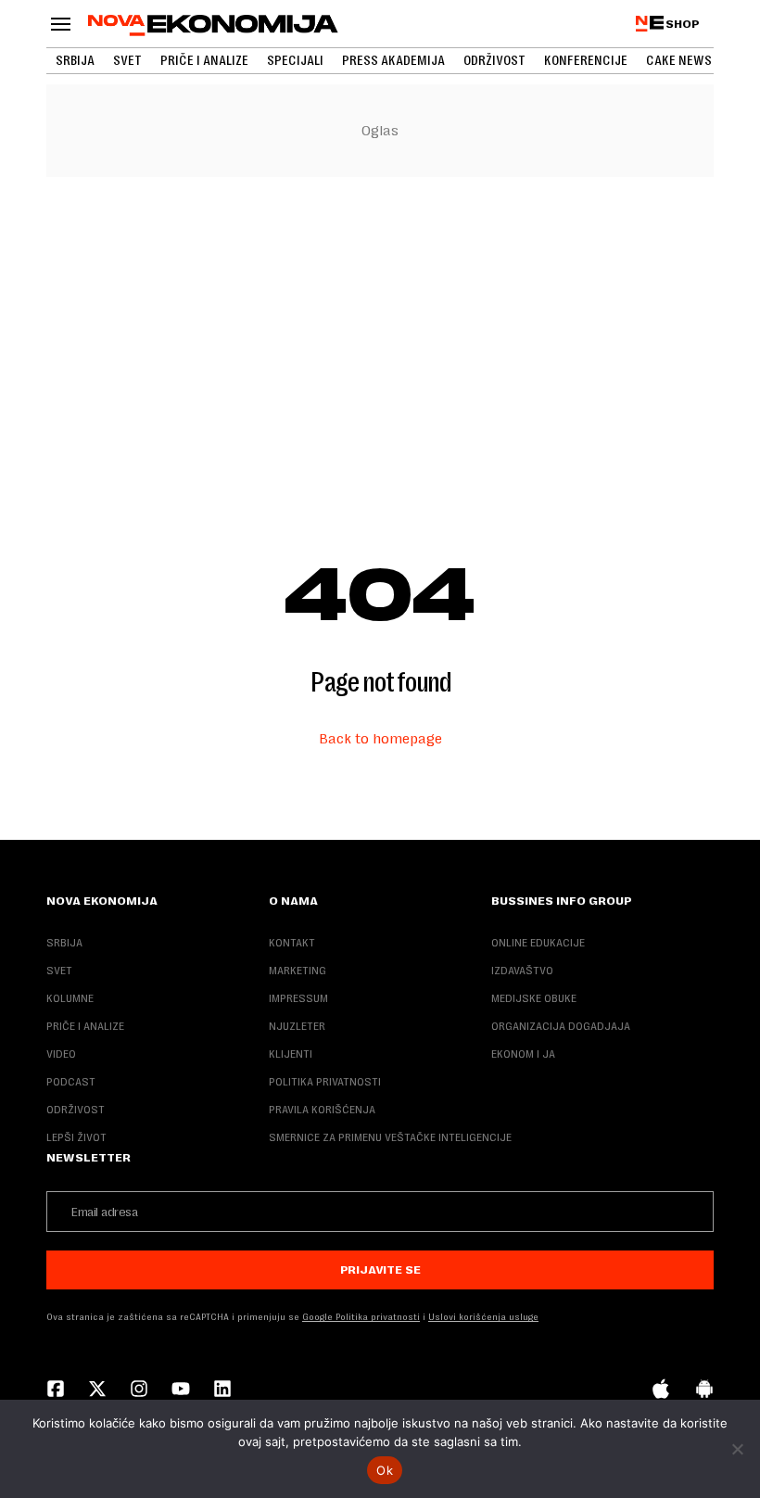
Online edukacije (538, 942)
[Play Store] (704, 1390)
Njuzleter (297, 1026)
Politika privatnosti (325, 1081)
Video (61, 1053)
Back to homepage (380, 738)
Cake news (679, 60)
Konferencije (585, 60)
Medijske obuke (533, 998)
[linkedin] (222, 1390)
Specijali (295, 60)
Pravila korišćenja (322, 1109)
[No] (737, 1449)
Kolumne (70, 998)
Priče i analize (204, 60)
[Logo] (213, 25)
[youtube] (180, 1390)
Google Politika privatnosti (361, 1317)
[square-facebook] (55, 1390)
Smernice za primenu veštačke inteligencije (390, 1137)
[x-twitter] (97, 1390)
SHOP (682, 24)
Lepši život (76, 1137)
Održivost (494, 60)
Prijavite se (380, 1269)
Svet (127, 60)
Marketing (297, 970)
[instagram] (139, 1390)
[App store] (661, 1390)
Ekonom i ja (523, 1053)
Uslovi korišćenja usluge (483, 1317)
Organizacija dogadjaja (560, 1026)
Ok (384, 1470)
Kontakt (292, 942)
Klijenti (290, 1053)
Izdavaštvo (522, 970)
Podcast (70, 1081)
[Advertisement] (380, 329)
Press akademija (393, 60)
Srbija (75, 60)
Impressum (298, 998)
